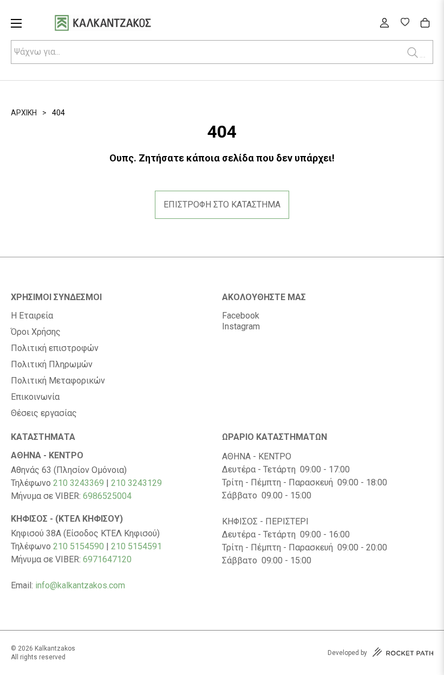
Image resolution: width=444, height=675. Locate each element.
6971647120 (107, 559)
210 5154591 (136, 546)
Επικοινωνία (35, 397)
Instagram (241, 326)
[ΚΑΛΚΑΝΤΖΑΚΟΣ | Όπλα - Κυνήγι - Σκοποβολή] (116, 24)
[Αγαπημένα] (405, 23)
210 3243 (129, 483)
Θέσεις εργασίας (44, 413)
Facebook (240, 315)
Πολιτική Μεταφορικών (58, 381)
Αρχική (24, 112)
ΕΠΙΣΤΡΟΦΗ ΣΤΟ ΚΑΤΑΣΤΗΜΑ (222, 204)
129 (154, 483)
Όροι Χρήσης (36, 332)
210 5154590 (78, 546)
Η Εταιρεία (32, 315)
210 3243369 (78, 483)
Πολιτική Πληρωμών (52, 364)
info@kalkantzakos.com (80, 585)
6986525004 (107, 496)
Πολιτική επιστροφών (55, 348)
